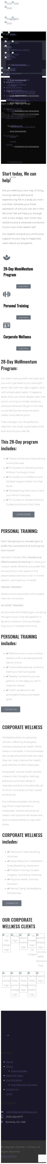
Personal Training (16, 305)
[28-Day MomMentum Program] (7, 257)
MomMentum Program (24, 1084)
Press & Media (19, 1071)
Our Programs (14, 1080)
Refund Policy (9, 1156)
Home (9, 1061)
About (9, 1066)
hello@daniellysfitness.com (21, 1112)
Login (9, 1094)
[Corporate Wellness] (7, 325)
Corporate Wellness (17, 336)
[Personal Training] (7, 294)
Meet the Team (14, 1075)
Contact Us (12, 1089)
